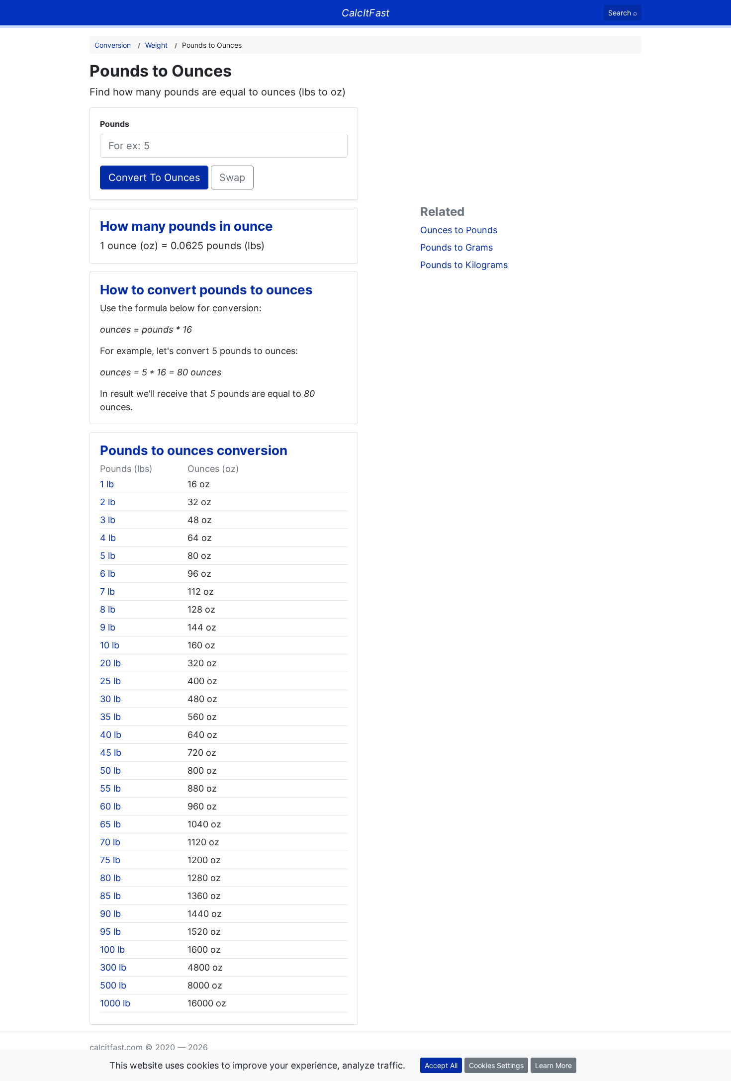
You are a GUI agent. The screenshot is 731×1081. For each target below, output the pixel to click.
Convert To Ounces (154, 177)
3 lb (107, 520)
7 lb (107, 591)
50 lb (110, 770)
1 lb (107, 484)
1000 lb (115, 1003)
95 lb (110, 931)
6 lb (107, 573)
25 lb (110, 681)
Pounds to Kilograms (464, 265)
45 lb (110, 752)
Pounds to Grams (456, 247)
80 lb (110, 878)
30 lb (110, 699)
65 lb (110, 824)
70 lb (110, 842)
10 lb (109, 645)
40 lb (110, 734)
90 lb (110, 913)
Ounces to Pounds (458, 230)
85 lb (110, 896)
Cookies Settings (496, 1065)
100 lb (112, 949)
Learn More (553, 1065)
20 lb (110, 663)
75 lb (110, 860)
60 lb (110, 806)
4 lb (108, 538)
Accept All (441, 1065)
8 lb (107, 609)
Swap (232, 177)
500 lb (113, 985)
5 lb (107, 555)
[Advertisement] (530, 131)
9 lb (107, 627)
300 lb (113, 967)
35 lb (110, 717)
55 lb (110, 788)
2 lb (107, 502)
